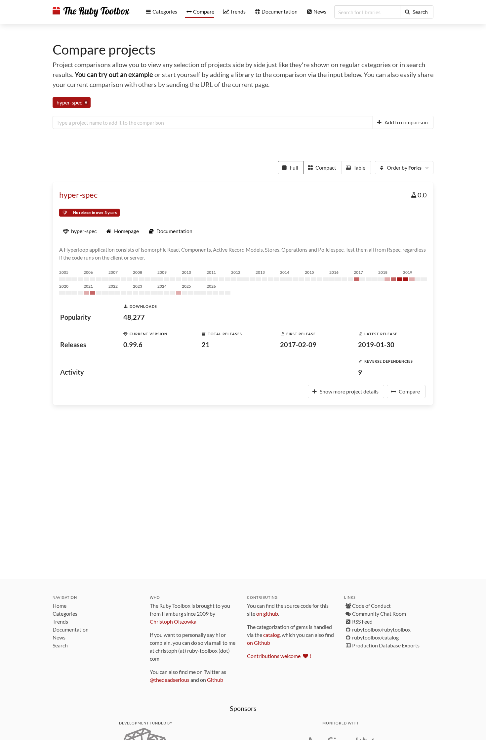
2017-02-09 (298, 345)
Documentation (71, 629)
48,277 (134, 317)
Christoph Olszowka (173, 621)
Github (215, 680)
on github (267, 613)
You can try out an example (114, 74)
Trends (60, 621)
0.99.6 (132, 345)
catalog (271, 635)
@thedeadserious (169, 680)
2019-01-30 (376, 345)
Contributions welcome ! (279, 656)
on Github (258, 642)
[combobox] (213, 122)
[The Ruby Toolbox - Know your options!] (91, 12)
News (59, 637)
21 (206, 345)
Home (59, 605)
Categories (65, 613)
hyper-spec (78, 194)
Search (60, 645)
